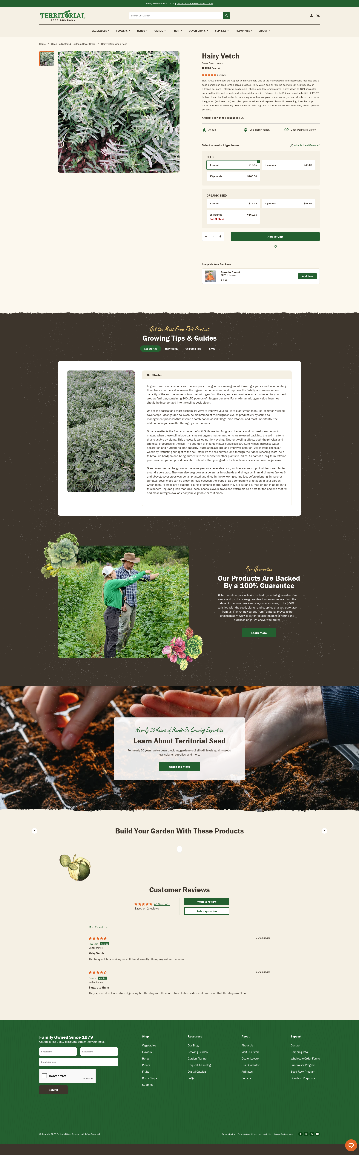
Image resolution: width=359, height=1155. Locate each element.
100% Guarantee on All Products (195, 3)
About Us (247, 1045)
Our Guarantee (251, 1065)
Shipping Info (299, 1052)
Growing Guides (198, 1052)
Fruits (145, 1071)
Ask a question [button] (207, 911)
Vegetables (149, 1045)
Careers (246, 1078)
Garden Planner (197, 1058)
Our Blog (193, 1045)
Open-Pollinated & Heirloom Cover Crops (73, 44)
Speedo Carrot (230, 272)
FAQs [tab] (212, 348)
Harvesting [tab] (171, 348)
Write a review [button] (207, 902)
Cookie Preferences (283, 1134)
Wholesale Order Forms (305, 1058)
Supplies (147, 1084)
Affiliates (247, 1071)
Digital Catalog (197, 1071)
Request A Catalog (199, 1065)
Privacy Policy (228, 1134)
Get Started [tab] (150, 348)
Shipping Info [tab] (193, 348)
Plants (146, 1065)
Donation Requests (303, 1078)
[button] (209, 74)
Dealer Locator (251, 1058)
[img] (98, 938)
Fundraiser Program (303, 1065)
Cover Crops (149, 1078)
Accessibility (265, 1134)
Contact (295, 1045)
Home (42, 44)
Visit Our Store (251, 1052)
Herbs (145, 1058)
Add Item (307, 276)
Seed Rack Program (303, 1071)
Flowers (147, 1052)
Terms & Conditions (247, 1134)
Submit (53, 1090)
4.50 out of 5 (162, 904)
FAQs (191, 1078)
